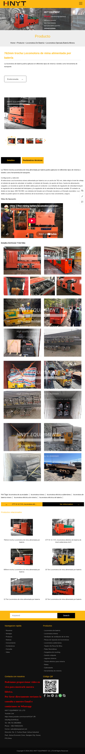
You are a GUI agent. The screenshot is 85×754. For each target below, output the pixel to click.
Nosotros (9, 630)
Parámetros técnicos (32, 160)
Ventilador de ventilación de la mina (56, 637)
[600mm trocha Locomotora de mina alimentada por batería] (21, 557)
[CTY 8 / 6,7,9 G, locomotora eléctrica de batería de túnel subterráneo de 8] (63, 527)
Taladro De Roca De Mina (53, 646)
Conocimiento (10, 643)
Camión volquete (50, 655)
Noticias (8, 640)
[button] (44, 140)
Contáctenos (10, 646)
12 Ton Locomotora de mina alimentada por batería (22, 599)
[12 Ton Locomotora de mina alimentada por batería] (21, 587)
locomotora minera (37, 494)
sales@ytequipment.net (19, 729)
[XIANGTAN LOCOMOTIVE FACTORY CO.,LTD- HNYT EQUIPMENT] (13, 4)
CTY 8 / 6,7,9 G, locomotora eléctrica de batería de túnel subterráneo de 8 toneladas (24, 504)
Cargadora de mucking (52, 652)
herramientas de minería (52, 671)
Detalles (11, 160)
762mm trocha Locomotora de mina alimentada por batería (22, 541)
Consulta (9, 649)
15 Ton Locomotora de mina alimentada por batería (63, 569)
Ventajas (9, 633)
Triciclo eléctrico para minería (54, 661)
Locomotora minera (51, 633)
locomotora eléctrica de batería (50, 497)
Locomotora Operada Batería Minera (60, 43)
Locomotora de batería (35, 43)
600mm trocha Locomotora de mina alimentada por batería (22, 571)
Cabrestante (48, 668)
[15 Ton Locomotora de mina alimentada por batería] (63, 557)
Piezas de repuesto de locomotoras (56, 640)
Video (8, 652)
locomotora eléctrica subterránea (59, 494)
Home (12, 43)
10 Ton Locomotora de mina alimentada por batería (63, 599)
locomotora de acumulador (18, 494)
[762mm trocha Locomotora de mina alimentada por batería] (21, 527)
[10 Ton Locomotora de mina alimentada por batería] (63, 587)
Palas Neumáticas (50, 649)
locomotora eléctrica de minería (25, 497)
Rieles (46, 664)
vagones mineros (50, 658)
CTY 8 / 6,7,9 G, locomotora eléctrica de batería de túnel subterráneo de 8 (63, 541)
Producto (20, 43)
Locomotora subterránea (53, 643)
